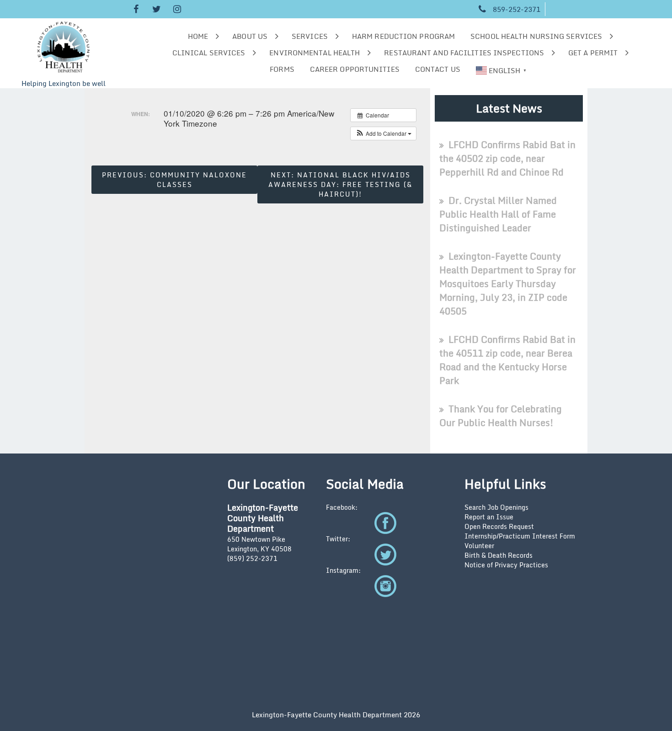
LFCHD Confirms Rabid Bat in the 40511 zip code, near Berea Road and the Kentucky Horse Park (507, 360)
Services (310, 36)
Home (198, 36)
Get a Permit (593, 52)
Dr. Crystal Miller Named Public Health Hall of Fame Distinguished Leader (498, 214)
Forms (282, 69)
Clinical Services (208, 52)
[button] (383, 133)
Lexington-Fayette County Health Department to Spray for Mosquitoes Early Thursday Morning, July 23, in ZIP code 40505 (507, 284)
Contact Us (437, 69)
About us (249, 36)
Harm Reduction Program (403, 36)
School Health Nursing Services (536, 36)
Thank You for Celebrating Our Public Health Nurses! (500, 415)
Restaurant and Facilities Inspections (464, 52)
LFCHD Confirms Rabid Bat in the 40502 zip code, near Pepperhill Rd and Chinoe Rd (507, 158)
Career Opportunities (355, 69)
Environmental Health (314, 52)
